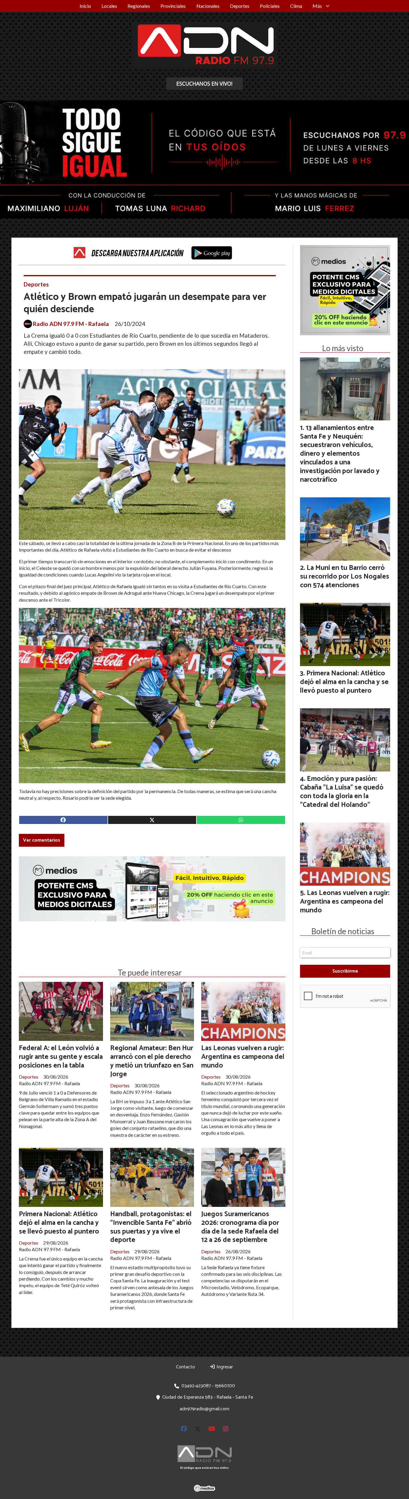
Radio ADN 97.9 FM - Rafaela (71, 324)
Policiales (270, 6)
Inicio (85, 6)
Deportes (239, 6)
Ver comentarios (41, 840)
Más (317, 6)
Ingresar (224, 1367)
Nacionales (207, 6)
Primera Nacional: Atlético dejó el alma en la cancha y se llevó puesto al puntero (59, 1223)
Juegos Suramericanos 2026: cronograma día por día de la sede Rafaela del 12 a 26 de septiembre (240, 1227)
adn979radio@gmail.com (204, 1409)
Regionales (139, 6)
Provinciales (173, 6)
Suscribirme (345, 971)
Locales (109, 6)
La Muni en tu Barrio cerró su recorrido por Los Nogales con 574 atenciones (344, 576)
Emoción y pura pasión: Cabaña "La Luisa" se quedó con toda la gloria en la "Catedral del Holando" (342, 791)
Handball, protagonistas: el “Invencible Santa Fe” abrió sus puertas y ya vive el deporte (151, 1227)
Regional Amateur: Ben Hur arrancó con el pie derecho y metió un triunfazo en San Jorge (151, 1061)
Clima (296, 6)
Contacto (185, 1367)
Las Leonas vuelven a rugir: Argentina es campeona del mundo (242, 1057)
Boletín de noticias (342, 931)
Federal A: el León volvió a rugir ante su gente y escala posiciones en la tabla (61, 1057)
